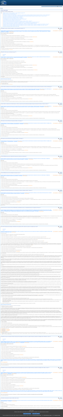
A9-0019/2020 (60, 106)
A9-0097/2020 (60, 158)
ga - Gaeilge (49, 6)
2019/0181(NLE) (31, 159)
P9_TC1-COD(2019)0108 (4, 392)
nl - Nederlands (55, 6)
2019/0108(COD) (14, 373)
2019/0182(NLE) (25, 175)
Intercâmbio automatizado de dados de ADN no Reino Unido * (11, 26)
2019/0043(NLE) (42, 89)
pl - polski (56, 6)
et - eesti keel (46, 6)
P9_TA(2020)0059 (55, 123)
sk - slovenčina (59, 6)
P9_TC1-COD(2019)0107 (4, 362)
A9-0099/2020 (60, 231)
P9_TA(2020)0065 (55, 231)
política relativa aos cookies (47, 415)
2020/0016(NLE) (20, 141)
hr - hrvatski (50, 6)
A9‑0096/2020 (26, 132)
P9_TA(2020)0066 (55, 341)
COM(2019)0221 (17, 342)
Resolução (4, 54)
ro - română (58, 6)
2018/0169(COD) (29, 57)
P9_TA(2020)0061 (55, 158)
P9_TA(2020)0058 (55, 106)
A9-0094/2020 (60, 30)
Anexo (4, 55)
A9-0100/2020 (60, 400)
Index (2, 8)
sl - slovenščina (60, 6)
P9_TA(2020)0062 (55, 175)
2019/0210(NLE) (41, 211)
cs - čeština (43, 6)
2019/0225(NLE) (27, 193)
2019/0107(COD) (27, 342)
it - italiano (51, 6)
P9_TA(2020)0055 (55, 30)
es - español (42, 6)
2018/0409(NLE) (46, 106)
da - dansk (44, 6)
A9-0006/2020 (60, 341)
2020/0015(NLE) (26, 123)
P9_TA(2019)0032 (8, 330)
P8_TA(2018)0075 (8, 329)
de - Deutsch (45, 6)
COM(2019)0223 (5, 373)
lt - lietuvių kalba (53, 6)
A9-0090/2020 (60, 175)
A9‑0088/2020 (18, 221)
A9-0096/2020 (60, 123)
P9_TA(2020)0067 (55, 372)
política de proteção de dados (37, 415)
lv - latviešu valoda (52, 6)
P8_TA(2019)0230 (11, 49)
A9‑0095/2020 (26, 150)
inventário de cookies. (57, 415)
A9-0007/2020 (60, 372)
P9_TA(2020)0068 (55, 400)
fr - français (48, 6)
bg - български (41, 6)
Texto (3, 371)
